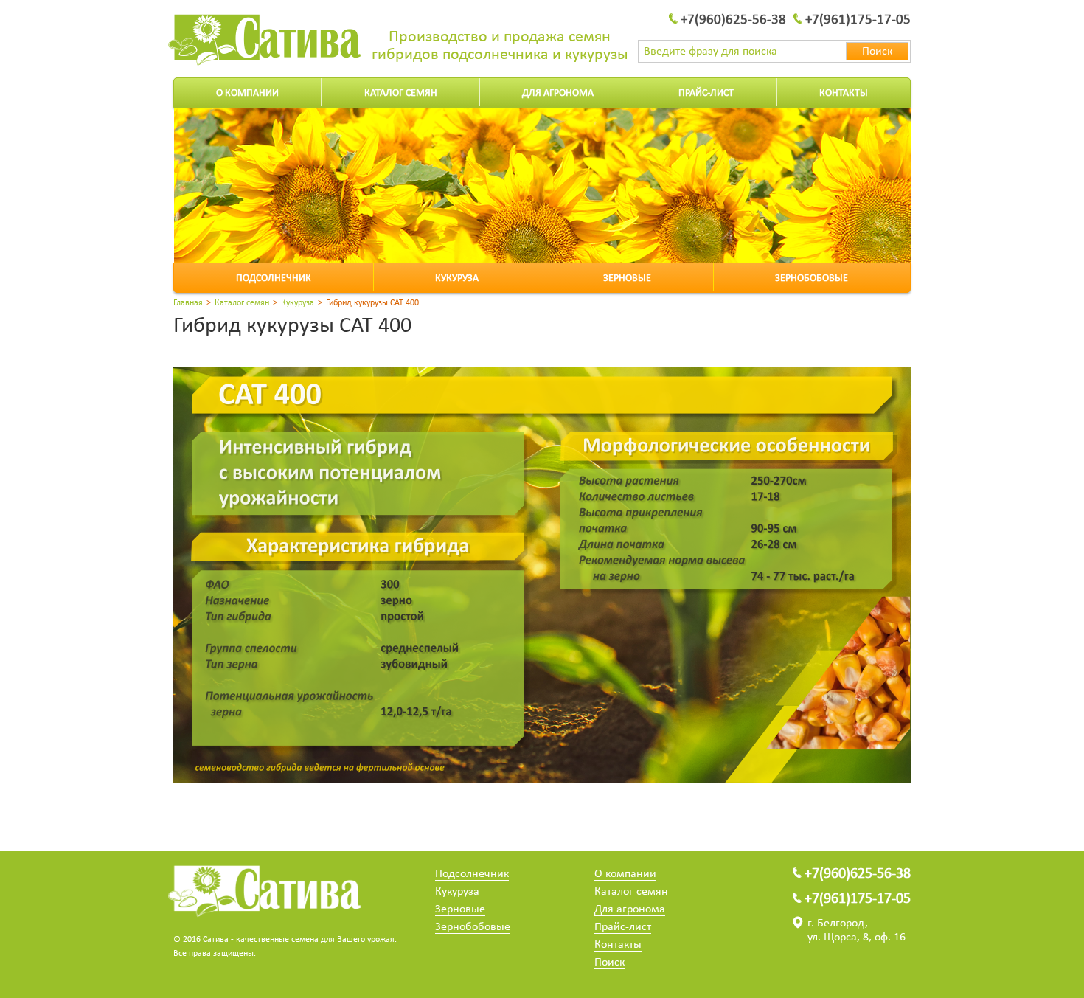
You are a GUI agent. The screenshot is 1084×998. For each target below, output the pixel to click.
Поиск (609, 962)
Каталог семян (400, 93)
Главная (188, 303)
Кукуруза (457, 278)
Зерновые (627, 278)
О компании (247, 93)
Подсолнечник (273, 278)
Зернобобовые (811, 278)
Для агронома (558, 93)
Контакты (843, 93)
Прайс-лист (706, 93)
